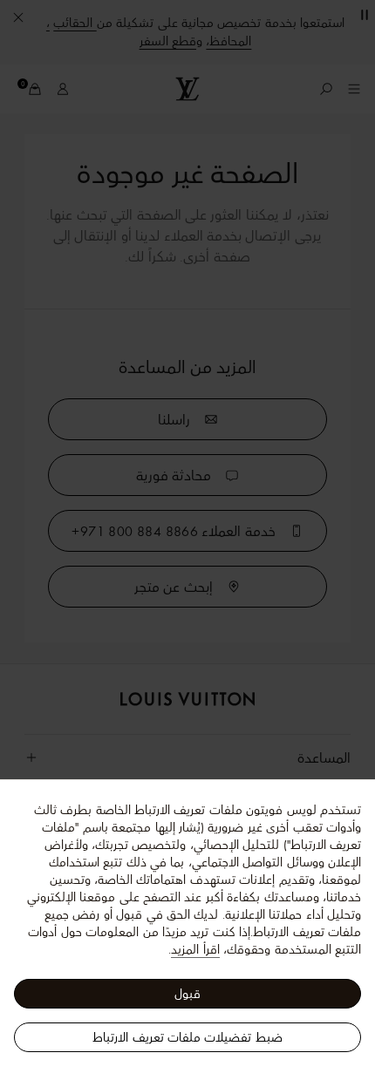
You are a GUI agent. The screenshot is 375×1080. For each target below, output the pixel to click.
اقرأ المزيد (195, 949)
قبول (187, 994)
